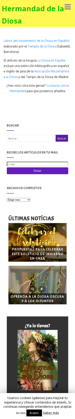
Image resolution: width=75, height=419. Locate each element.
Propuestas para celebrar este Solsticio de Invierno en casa (37, 254)
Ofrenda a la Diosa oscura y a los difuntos (37, 299)
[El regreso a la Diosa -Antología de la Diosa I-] (37, 360)
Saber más (51, 413)
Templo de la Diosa (42, 46)
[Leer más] (41, 246)
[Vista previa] (32, 246)
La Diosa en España (51, 60)
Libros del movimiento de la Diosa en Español (36, 41)
